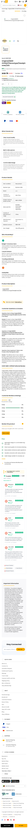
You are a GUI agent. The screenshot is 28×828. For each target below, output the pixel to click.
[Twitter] (11, 820)
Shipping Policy (6, 680)
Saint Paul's (5, 763)
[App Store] (6, 781)
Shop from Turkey (7, 807)
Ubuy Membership (6, 685)
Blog (3, 712)
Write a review (6, 433)
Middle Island (5, 766)
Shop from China (17, 805)
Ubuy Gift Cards (6, 709)
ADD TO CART (7, 825)
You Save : (17, 73)
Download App (6, 694)
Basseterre (5, 756)
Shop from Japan (7, 803)
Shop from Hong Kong (18, 803)
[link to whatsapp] (10, 41)
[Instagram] (5, 820)
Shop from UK (15, 801)
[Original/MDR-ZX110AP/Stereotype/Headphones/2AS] (14, 28)
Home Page (4, 8)
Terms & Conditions (7, 814)
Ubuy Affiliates (5, 714)
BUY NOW (21, 825)
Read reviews (7, 480)
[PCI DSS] (5, 794)
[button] (16, 2)
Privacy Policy (17, 814)
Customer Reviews (6, 699)
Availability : (5, 78)
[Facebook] (3, 820)
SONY (3, 11)
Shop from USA (6, 801)
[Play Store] (15, 781)
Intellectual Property (7, 671)
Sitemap (4, 673)
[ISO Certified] (16, 794)
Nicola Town (5, 768)
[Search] (25, 5)
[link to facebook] (14, 41)
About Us (4, 663)
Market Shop (5, 761)
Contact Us (5, 666)
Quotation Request (7, 668)
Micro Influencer (6, 683)
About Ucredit (5, 707)
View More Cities (6, 771)
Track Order (5, 676)
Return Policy (5, 702)
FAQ (3, 704)
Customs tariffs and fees (8, 678)
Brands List (4, 697)
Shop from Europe (17, 807)
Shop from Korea (7, 805)
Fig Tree (4, 758)
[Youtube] (8, 820)
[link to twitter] (18, 41)
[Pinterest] (14, 820)
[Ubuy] (6, 1)
